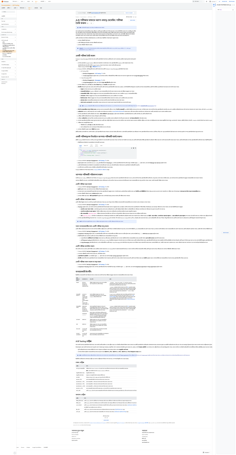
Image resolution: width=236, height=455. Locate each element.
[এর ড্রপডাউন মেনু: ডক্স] (38, 1)
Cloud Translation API (95, 12)
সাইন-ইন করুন (232, 1)
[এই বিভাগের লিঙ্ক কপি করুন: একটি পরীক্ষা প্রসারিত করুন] (95, 246)
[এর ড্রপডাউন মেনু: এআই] (17, 7)
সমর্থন (49, 1)
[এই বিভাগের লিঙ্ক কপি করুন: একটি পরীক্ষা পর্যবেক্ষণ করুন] (97, 199)
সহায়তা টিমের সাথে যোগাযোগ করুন (148, 432)
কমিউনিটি (42, 1)
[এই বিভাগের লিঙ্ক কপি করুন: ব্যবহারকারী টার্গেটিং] (92, 272)
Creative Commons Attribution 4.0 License (97, 422)
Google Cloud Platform (36, 447)
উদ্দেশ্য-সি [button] (86, 145)
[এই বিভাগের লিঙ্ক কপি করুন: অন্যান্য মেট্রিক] (86, 395)
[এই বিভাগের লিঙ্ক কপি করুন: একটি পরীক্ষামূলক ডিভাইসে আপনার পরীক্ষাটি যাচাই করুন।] (123, 136)
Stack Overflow (145, 434)
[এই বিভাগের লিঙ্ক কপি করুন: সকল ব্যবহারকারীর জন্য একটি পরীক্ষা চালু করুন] (110, 226)
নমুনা (41, 7)
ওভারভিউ (3, 7)
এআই (15, 7)
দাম (32, 1)
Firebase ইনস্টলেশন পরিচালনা (100, 169)
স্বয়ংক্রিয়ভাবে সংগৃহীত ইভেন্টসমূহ (133, 405)
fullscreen (232, 5)
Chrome (22, 447)
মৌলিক (8, 7)
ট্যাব (96, 66)
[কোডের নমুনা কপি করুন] (136, 148)
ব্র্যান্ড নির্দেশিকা (144, 440)
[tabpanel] (107, 153)
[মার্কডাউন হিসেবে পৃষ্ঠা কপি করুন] (91, 23)
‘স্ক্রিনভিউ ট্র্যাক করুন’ (118, 409)
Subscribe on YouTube (76, 438)
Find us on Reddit (75, 434)
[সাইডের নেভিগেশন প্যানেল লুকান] (15, 453)
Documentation (6, 5)
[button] (7, 21)
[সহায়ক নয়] (136, 17)
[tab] (80, 145)
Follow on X (74, 436)
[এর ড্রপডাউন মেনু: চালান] (24, 1)
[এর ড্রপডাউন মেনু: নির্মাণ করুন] (18, 1)
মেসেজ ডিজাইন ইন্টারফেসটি (118, 111)
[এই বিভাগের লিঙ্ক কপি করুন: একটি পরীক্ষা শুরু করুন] (93, 184)
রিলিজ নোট (144, 438)
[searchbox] (8, 12)
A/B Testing (15, 5)
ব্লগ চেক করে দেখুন (75, 432)
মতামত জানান (132, 20)
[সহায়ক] (134, 17)
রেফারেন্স (36, 7)
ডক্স (36, 1)
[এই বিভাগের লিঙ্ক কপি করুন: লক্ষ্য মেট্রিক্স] (85, 362)
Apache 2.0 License (120, 422)
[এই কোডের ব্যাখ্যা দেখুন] (132, 148)
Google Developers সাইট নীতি (142, 422)
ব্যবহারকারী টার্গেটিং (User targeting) (147, 105)
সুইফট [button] (80, 145)
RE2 (128, 287)
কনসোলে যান (224, 1)
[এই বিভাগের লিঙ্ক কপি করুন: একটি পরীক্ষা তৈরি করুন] (96, 56)
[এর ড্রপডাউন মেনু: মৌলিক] (11, 7)
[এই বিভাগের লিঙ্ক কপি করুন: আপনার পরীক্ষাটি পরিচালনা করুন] (104, 174)
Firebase (77, 16)
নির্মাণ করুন (15, 1)
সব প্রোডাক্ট (46, 447)
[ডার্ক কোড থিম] (134, 148)
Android (16, 447)
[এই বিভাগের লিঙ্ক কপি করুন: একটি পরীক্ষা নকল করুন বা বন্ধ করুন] (102, 262)
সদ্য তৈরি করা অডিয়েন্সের (130, 299)
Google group (144, 436)
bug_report (230, 5)
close (234, 5)
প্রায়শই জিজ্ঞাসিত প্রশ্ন (145, 442)
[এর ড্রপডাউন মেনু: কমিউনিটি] (45, 1)
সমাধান (28, 1)
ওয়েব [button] (101, 145)
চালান (22, 1)
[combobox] (198, 1)
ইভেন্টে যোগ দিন (74, 440)
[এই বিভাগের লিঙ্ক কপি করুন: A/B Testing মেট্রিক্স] (93, 341)
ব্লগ (219, 1)
